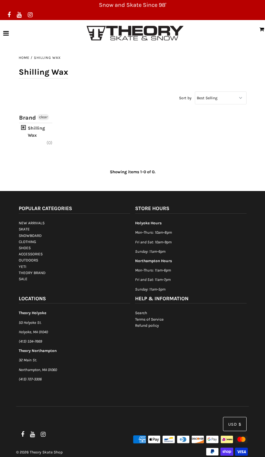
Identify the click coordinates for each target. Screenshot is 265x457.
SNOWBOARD (30, 235)
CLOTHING (27, 241)
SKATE (24, 229)
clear (43, 117)
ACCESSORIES (31, 254)
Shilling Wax (35, 131)
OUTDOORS (28, 260)
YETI (22, 266)
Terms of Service (149, 319)
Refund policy (147, 325)
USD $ (234, 424)
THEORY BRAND (32, 273)
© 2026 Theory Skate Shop (39, 452)
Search (141, 313)
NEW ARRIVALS (32, 223)
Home (24, 58)
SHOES (25, 248)
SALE (23, 279)
